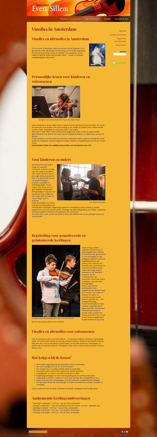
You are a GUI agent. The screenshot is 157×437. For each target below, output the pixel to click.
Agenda (122, 30)
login (91, 435)
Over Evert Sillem (92, 19)
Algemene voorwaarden (120, 40)
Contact (107, 19)
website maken (38, 435)
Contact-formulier (118, 34)
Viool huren (121, 45)
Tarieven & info (121, 19)
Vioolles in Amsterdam (70, 19)
